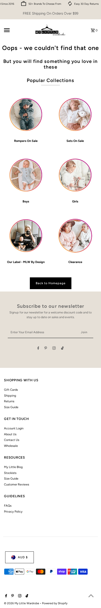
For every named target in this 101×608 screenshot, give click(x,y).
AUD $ (23, 557)
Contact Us (11, 440)
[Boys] (25, 175)
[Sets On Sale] (75, 114)
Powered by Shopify (54, 603)
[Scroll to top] (91, 595)
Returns (9, 401)
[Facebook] (38, 348)
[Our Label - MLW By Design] (25, 235)
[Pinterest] (45, 348)
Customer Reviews (16, 484)
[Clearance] (75, 235)
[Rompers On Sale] (25, 114)
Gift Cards (11, 389)
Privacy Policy (13, 511)
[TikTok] (62, 348)
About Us (10, 434)
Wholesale (11, 446)
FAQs (8, 505)
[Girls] (75, 175)
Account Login (13, 428)
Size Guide (11, 407)
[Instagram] (54, 348)
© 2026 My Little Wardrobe (22, 603)
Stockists (10, 473)
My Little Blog (13, 467)
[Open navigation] (17, 30)
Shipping (10, 395)
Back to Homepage (51, 283)
